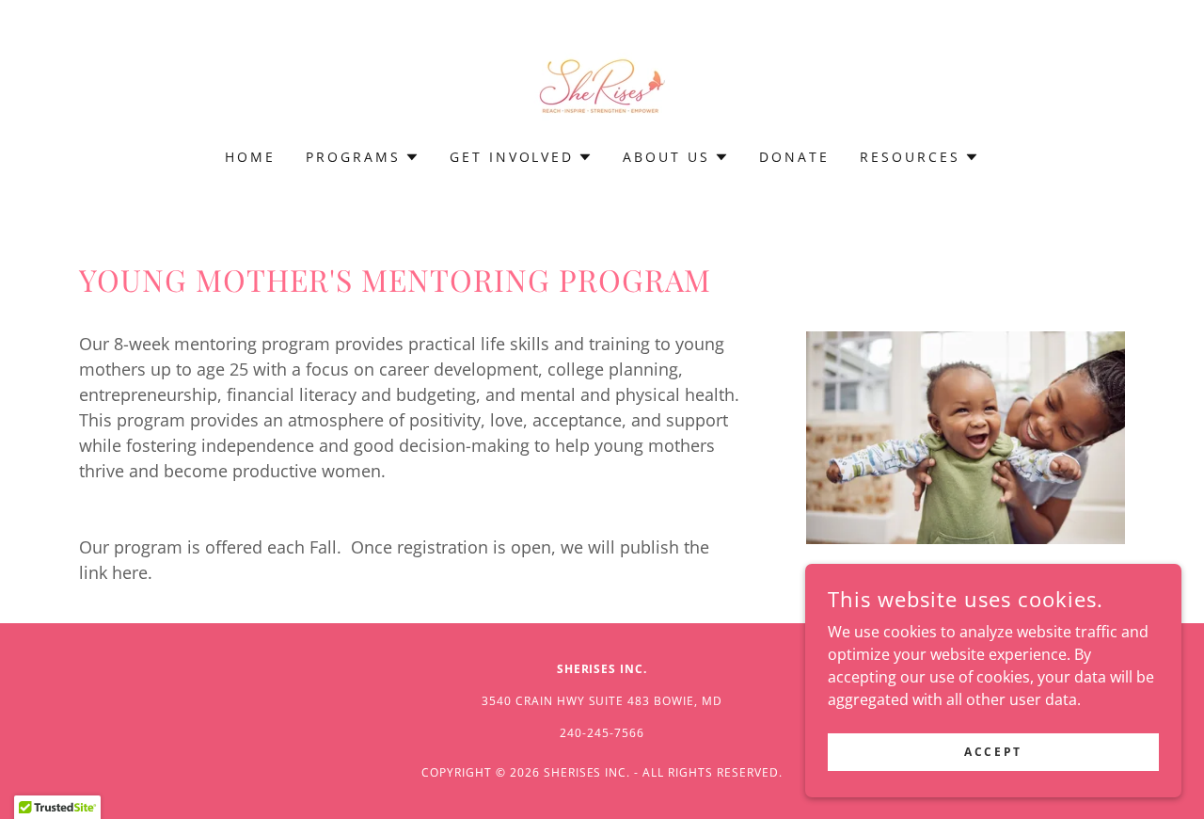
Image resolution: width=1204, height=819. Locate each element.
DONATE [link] (794, 157)
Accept (993, 752)
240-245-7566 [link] (602, 733)
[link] (602, 86)
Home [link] (250, 157)
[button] (363, 157)
